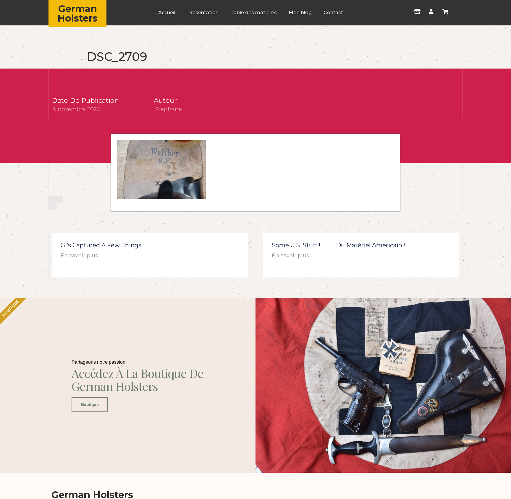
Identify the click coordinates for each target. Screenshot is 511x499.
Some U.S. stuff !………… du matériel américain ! (338, 245)
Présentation (203, 12)
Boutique (89, 404)
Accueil (166, 12)
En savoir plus (79, 255)
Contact (333, 12)
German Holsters (77, 13)
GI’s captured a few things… (103, 245)
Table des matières (253, 12)
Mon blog (300, 12)
